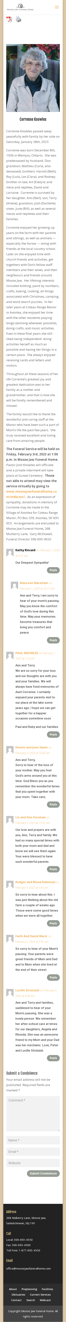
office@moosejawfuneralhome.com (28, 1268)
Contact (16, 1300)
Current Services (40, 1294)
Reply (53, 570)
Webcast (45, 1300)
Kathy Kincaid (25, 550)
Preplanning (29, 1289)
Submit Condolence (43, 1173)
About (13, 1289)
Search (30, 1300)
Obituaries (18, 1294)
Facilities (47, 1289)
